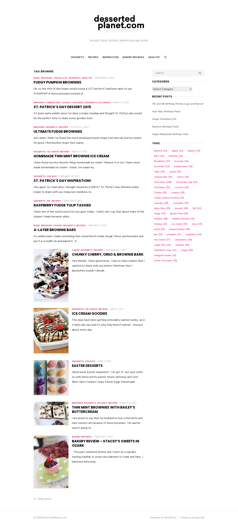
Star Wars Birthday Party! (166, 111)
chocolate (162, 182)
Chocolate (60, 78)
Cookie (66, 102)
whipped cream (165, 255)
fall (197, 208)
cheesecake (163, 177)
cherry (183, 177)
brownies (161, 166)
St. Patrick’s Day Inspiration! (62, 180)
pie (158, 234)
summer (182, 245)
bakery (194, 150)
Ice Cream (104, 102)
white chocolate (165, 260)
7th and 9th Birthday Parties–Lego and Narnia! (177, 103)
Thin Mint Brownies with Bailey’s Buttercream (103, 409)
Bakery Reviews (133, 57)
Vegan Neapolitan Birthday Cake (170, 134)
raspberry (193, 234)
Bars (37, 78)
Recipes (93, 57)
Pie (48, 200)
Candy (75, 250)
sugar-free (162, 245)
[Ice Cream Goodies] (51, 331)
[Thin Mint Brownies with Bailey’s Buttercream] (51, 414)
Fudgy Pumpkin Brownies (57, 82)
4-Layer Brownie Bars (55, 229)
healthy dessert (183, 218)
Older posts (44, 499)
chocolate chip (186, 182)
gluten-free (179, 213)
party (159, 229)
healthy (160, 218)
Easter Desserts (87, 365)
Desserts (77, 57)
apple (177, 150)
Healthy (154, 57)
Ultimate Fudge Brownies (58, 131)
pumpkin (174, 234)
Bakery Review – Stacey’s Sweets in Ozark (105, 443)
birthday (176, 156)
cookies (178, 192)
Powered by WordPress (163, 517)
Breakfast (162, 161)
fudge (160, 213)
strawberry (183, 239)
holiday (160, 224)
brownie (181, 161)
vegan (187, 250)
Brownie (46, 78)
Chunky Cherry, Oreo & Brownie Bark (108, 254)
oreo (197, 224)
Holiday (52, 176)
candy (175, 171)
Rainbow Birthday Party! (165, 126)
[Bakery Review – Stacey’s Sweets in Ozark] (51, 462)
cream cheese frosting (169, 197)
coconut (182, 187)
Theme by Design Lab (192, 517)
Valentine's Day (165, 250)
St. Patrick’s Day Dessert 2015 (62, 106)
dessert (181, 208)
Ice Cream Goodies (89, 313)
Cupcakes (77, 102)
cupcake (161, 203)
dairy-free (162, 208)
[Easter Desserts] (51, 378)
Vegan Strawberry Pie (164, 119)
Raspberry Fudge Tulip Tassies (62, 205)
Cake (159, 171)
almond (160, 150)
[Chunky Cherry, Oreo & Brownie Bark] (51, 275)
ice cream (179, 224)
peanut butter (179, 229)
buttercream (183, 166)
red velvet (162, 239)
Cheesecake (53, 102)
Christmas (162, 187)
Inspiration (110, 57)
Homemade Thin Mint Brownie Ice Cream (71, 156)
